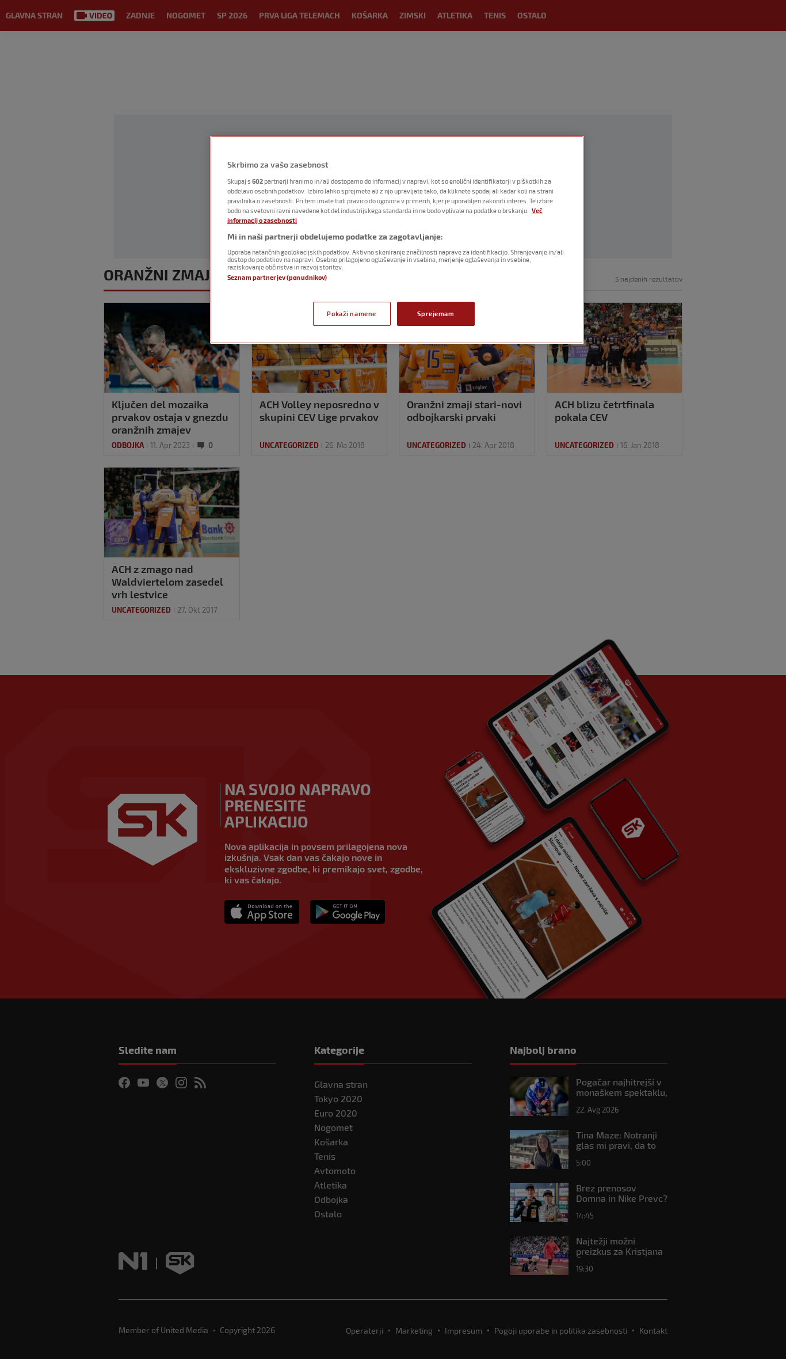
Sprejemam (435, 313)
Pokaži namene (351, 313)
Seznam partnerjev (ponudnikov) (277, 277)
